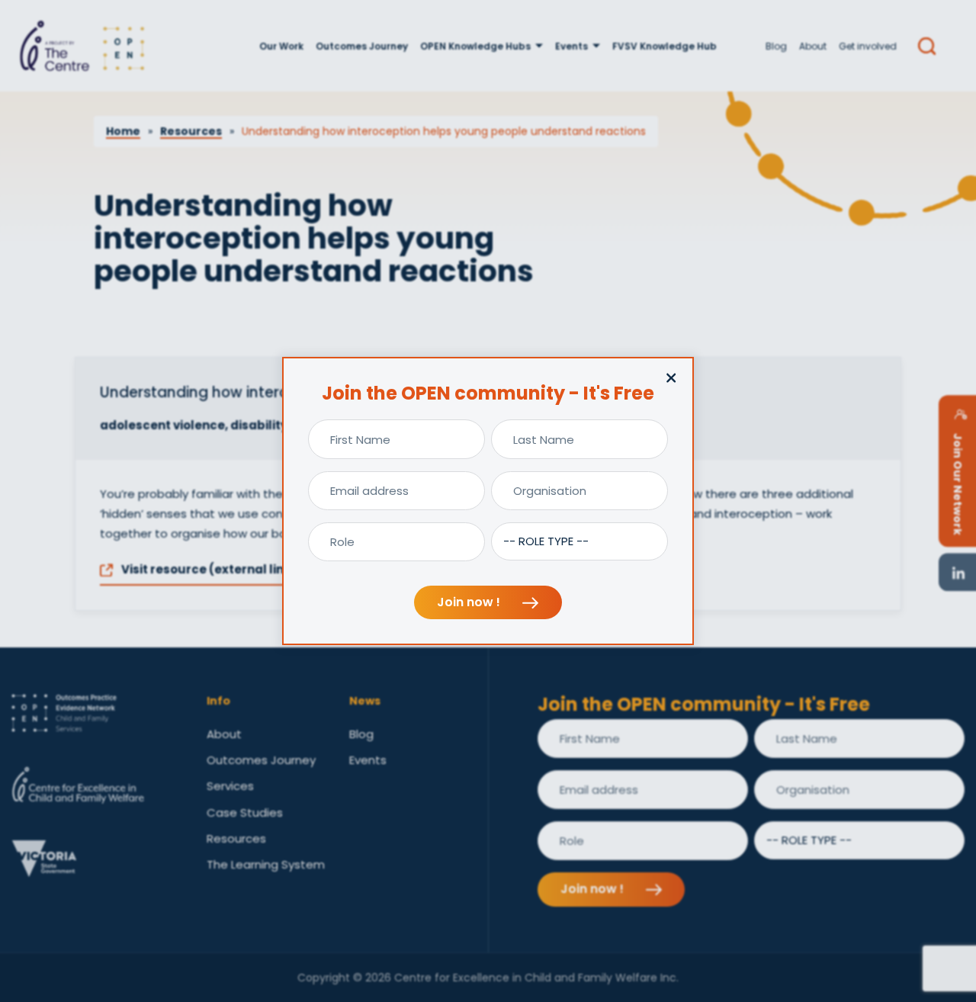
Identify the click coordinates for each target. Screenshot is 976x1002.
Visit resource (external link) (208, 569)
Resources (191, 131)
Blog (776, 46)
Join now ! (470, 602)
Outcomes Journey (362, 46)
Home (123, 131)
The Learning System (266, 864)
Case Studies (245, 812)
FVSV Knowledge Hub (664, 46)
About (813, 46)
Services (230, 786)
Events (571, 46)
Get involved (868, 46)
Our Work (281, 46)
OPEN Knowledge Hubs (475, 46)
